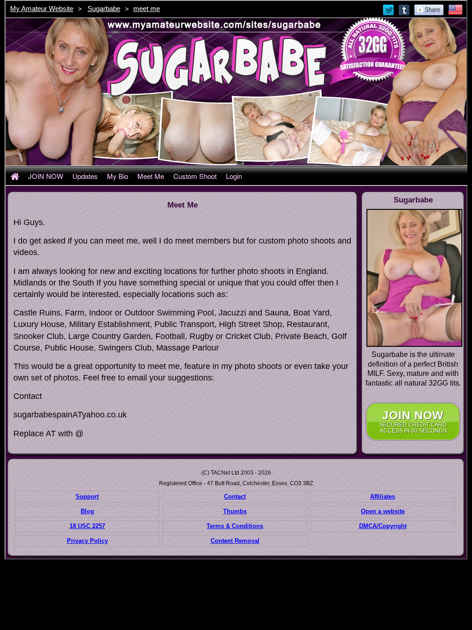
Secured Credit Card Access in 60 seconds (413, 421)
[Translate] (455, 9)
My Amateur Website (41, 8)
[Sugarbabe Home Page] (15, 176)
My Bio (117, 176)
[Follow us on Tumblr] (405, 9)
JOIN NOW (45, 176)
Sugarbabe (104, 8)
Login (234, 176)
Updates (85, 176)
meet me (146, 8)
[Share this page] (429, 9)
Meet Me (150, 176)
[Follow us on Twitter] (389, 9)
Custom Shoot (195, 176)
